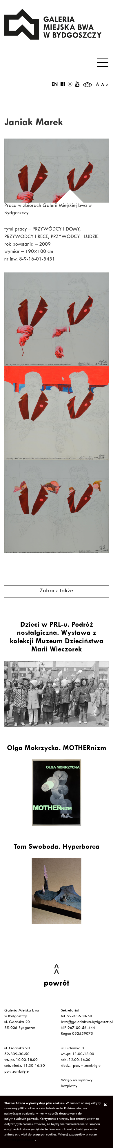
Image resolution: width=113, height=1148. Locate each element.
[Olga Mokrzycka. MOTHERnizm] (56, 792)
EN (55, 85)
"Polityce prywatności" (19, 1140)
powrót (56, 984)
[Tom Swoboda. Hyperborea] (56, 891)
